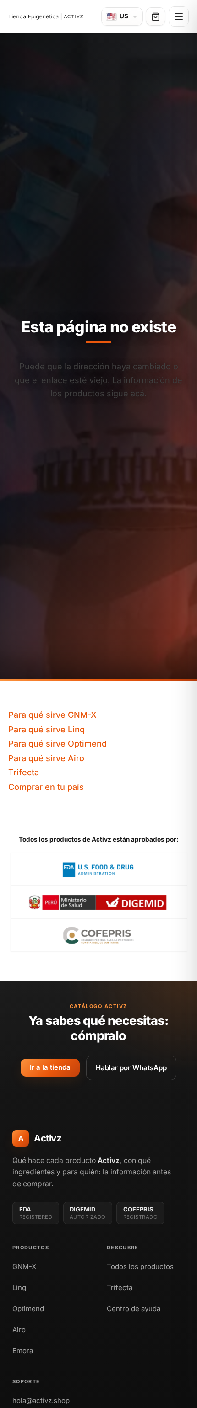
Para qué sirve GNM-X (52, 715)
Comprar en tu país (46, 787)
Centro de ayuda (133, 1308)
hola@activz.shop (41, 1400)
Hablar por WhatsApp (131, 1067)
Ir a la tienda (50, 1067)
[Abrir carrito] (155, 16)
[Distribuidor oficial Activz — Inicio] (45, 16)
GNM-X (24, 1266)
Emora (22, 1350)
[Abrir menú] (179, 16)
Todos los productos (140, 1266)
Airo (19, 1329)
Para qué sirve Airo (46, 758)
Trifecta (23, 772)
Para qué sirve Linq (46, 729)
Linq (19, 1287)
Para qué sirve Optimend (57, 743)
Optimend (28, 1308)
